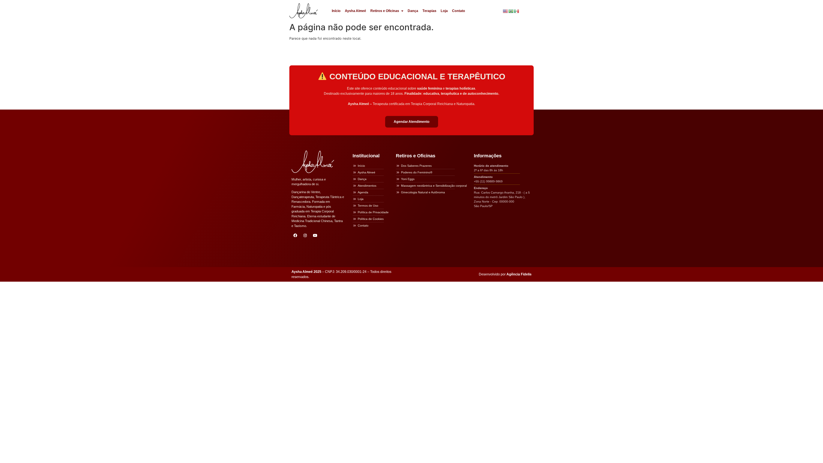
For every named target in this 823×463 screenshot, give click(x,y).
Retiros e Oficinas (384, 11)
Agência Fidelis (519, 274)
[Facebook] (295, 235)
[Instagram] (305, 235)
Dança (413, 11)
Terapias (429, 11)
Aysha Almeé (355, 11)
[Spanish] (517, 11)
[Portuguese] (511, 11)
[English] (505, 11)
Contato (458, 11)
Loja (444, 11)
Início (336, 11)
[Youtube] (315, 235)
